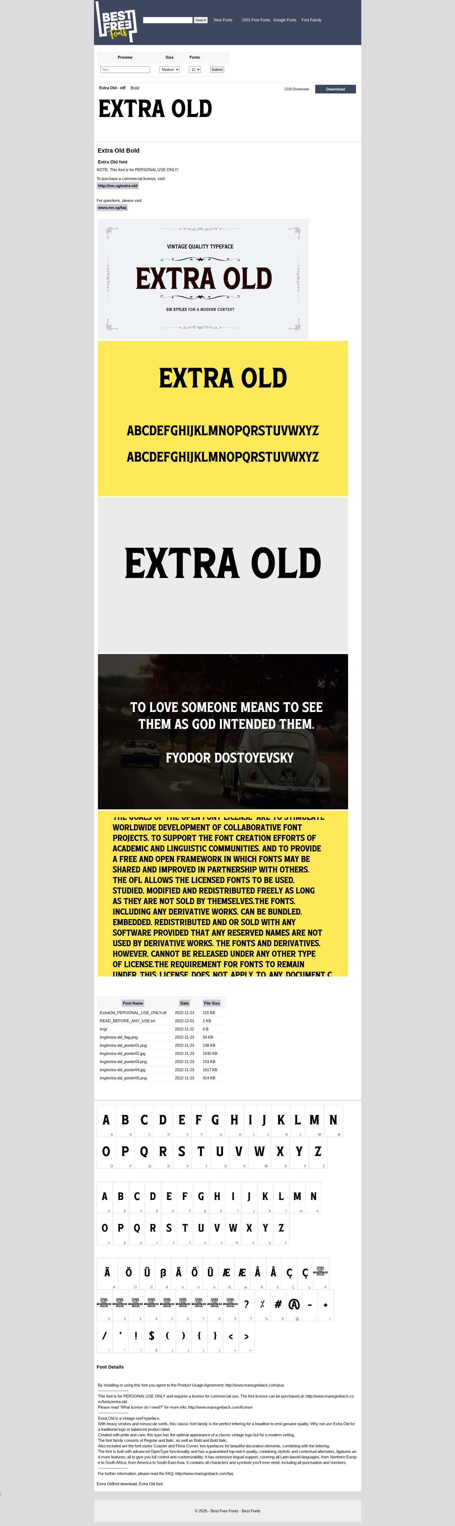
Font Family (311, 20)
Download (335, 89)
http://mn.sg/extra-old (117, 185)
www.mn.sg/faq (112, 207)
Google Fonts (284, 20)
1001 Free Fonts (256, 20)
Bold (135, 88)
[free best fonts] (116, 21)
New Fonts (223, 20)
